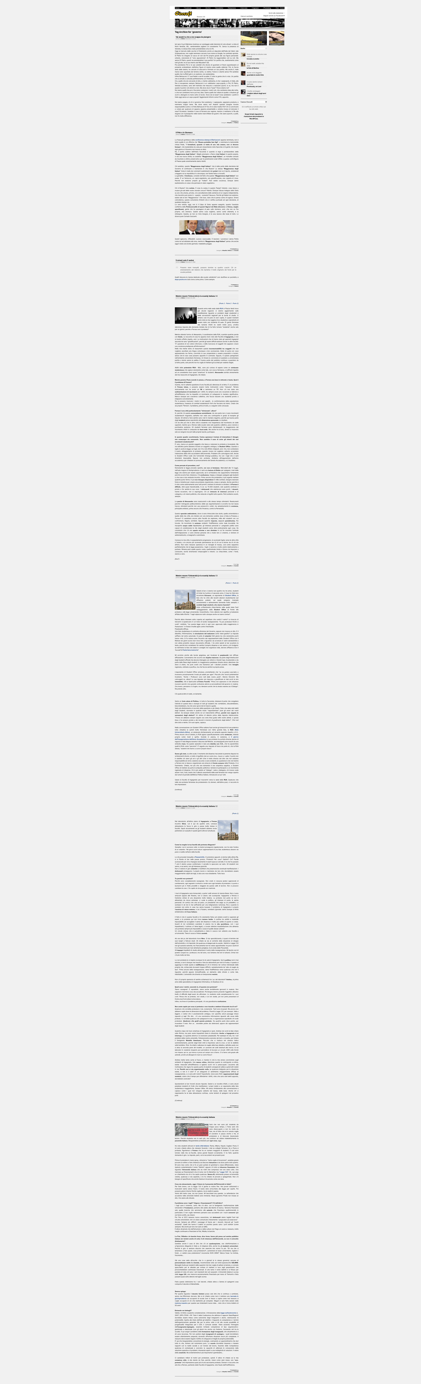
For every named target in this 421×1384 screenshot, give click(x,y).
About (198, 8)
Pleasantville (199, 857)
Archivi (208, 8)
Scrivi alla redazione (276, 13)
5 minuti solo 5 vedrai (185, 260)
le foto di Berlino (253, 68)
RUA (221, 308)
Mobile (282, 8)
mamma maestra (181, 1303)
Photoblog (267, 8)
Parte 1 (222, 303)
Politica (236, 122)
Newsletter (219, 8)
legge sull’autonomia (228, 1313)
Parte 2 (228, 303)
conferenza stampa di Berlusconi (207, 140)
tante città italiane (202, 1146)
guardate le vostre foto (255, 75)
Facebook (188, 8)
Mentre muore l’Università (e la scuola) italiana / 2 (196, 806)
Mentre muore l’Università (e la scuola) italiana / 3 (196, 576)
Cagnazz (255, 8)
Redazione (232, 8)
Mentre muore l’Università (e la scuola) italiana (195, 1117)
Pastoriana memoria (190, 650)
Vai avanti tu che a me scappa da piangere (193, 37)
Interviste (244, 8)
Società (236, 250)
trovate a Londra (253, 59)
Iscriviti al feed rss (276, 18)
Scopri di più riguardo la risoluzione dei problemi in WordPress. (254, 116)
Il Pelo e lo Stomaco (184, 133)
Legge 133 (224, 1172)
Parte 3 (235, 303)
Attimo (183, 38)
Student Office (230, 595)
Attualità (229, 122)
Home (177, 8)
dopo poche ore (181, 279)
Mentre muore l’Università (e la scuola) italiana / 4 (196, 296)
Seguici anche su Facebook (273, 16)
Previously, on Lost (254, 86)
